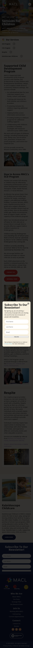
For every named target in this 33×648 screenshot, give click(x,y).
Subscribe (16, 336)
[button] (28, 303)
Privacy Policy (8, 343)
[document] (16, 324)
